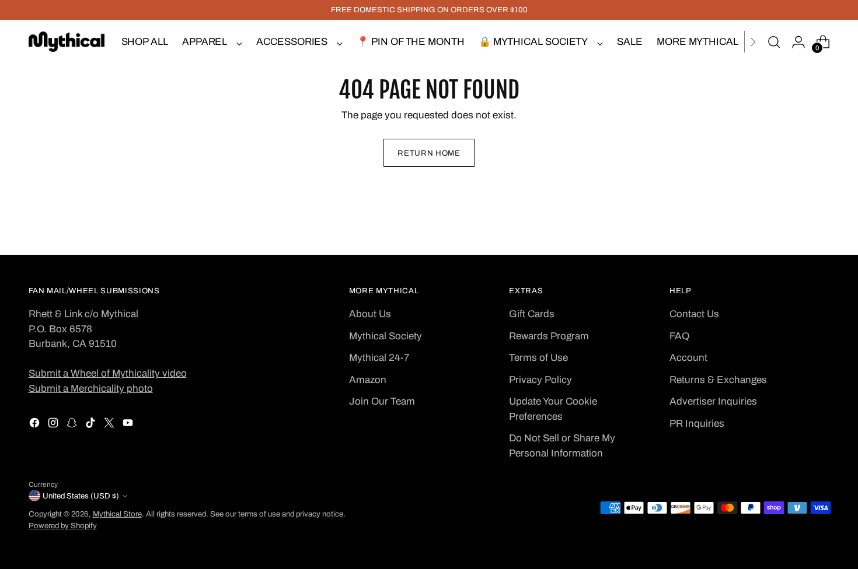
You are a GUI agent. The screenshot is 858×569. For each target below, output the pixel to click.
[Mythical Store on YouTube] (129, 425)
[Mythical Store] (66, 41)
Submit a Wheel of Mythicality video (108, 373)
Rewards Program (549, 336)
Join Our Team (382, 401)
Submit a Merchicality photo (91, 388)
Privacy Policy (540, 379)
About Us (370, 313)
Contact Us (694, 313)
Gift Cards (531, 313)
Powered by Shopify (63, 525)
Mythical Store (117, 514)
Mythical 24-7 (379, 357)
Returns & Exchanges (718, 379)
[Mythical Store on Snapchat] (73, 425)
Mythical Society (385, 336)
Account (688, 357)
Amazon (367, 379)
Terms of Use (538, 357)
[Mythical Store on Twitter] (110, 425)
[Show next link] (753, 42)
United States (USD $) (81, 495)
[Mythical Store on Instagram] (54, 425)
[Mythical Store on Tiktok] (92, 425)
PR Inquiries (696, 423)
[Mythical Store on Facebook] (36, 425)
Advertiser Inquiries (713, 401)
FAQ (679, 336)
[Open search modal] (774, 42)
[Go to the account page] (798, 42)
